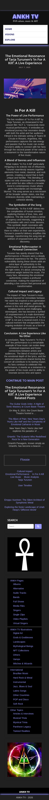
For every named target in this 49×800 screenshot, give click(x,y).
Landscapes (19, 642)
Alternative (18, 588)
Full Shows (18, 601)
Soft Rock (18, 704)
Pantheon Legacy (22, 726)
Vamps (16, 659)
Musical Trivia (20, 718)
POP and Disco (21, 699)
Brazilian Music (20, 673)
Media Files (19, 606)
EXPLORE (10, 39)
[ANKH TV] (24, 571)
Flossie (25, 459)
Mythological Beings (23, 646)
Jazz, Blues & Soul (22, 686)
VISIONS (9, 34)
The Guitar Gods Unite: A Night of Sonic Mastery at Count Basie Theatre (25, 405)
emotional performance (17, 474)
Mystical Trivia (20, 722)
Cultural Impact (24, 471)
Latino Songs (19, 691)
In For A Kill (38, 474)
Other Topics (16, 710)
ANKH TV (25, 16)
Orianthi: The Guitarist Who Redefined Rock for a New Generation (26, 438)
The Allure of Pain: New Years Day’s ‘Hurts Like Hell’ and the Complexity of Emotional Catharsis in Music (26, 422)
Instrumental (19, 682)
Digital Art (18, 633)
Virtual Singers (20, 623)
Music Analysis (31, 477)
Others (16, 655)
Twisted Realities (21, 731)
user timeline (25, 485)
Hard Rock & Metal (22, 677)
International (16, 670)
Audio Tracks (19, 593)
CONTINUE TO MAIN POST (25, 380)
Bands (16, 597)
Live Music (15, 477)
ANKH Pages (16, 580)
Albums (17, 584)
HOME (8, 29)
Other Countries (21, 695)
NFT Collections (21, 650)
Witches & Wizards (22, 663)
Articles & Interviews (23, 713)
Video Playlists (20, 619)
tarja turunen (25, 480)
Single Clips (19, 614)
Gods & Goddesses (23, 637)
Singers (17, 610)
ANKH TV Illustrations (21, 629)
